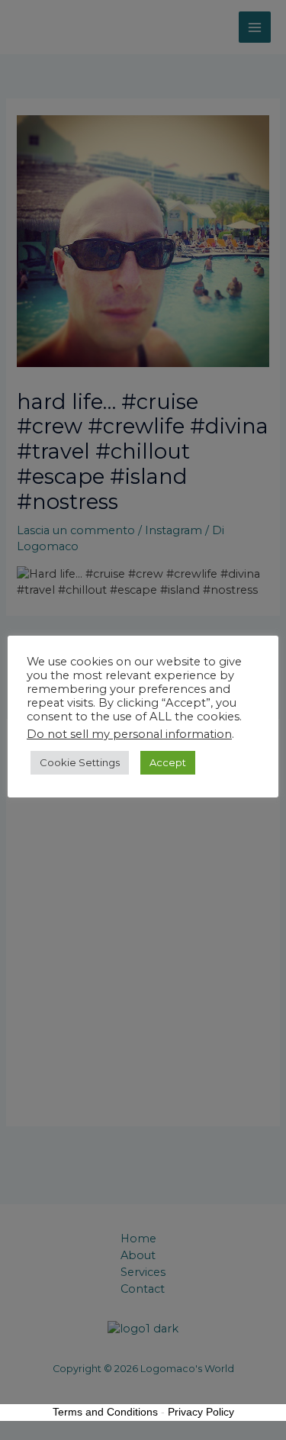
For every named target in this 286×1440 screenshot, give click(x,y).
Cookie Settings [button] (80, 762)
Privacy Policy (201, 1412)
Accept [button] (167, 762)
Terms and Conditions (105, 1412)
